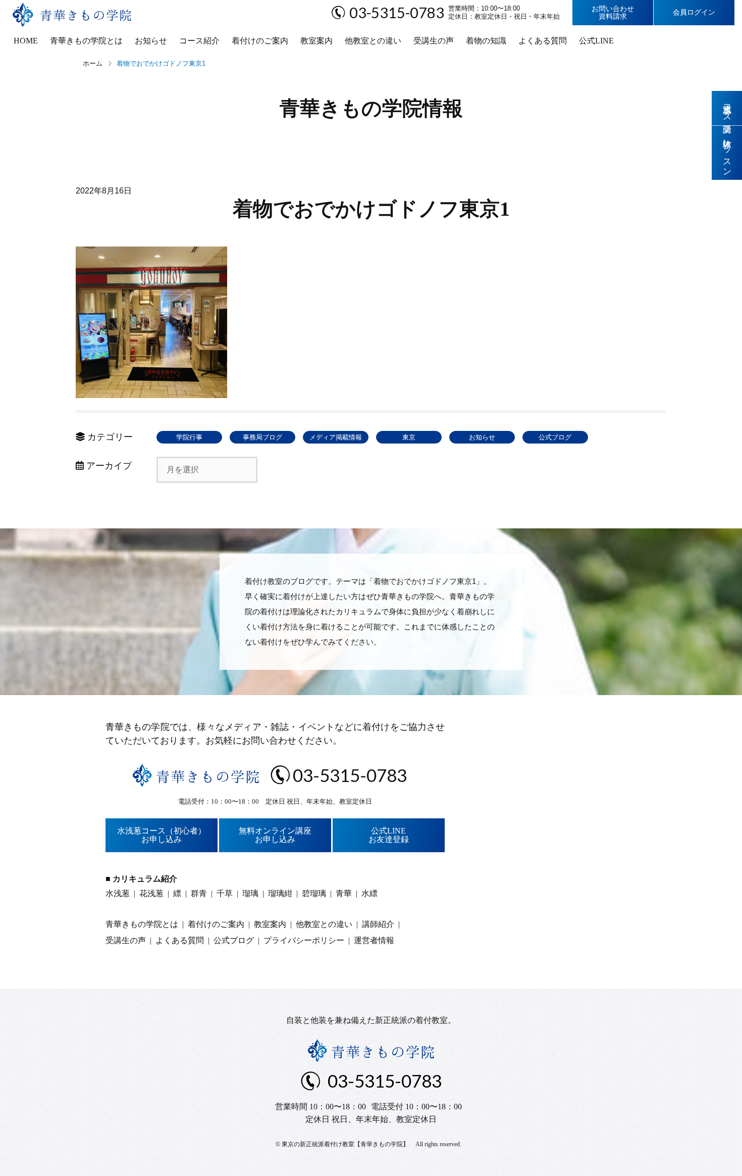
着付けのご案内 (260, 40)
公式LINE (596, 40)
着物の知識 (486, 40)
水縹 (369, 893)
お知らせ (151, 40)
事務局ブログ (262, 437)
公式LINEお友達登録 (388, 835)
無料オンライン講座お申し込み (275, 835)
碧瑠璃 (314, 893)
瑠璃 (250, 893)
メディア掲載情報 (335, 437)
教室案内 (316, 40)
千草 (225, 893)
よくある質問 (542, 40)
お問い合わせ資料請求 (613, 12)
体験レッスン (727, 152)
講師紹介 (378, 924)
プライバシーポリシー (303, 940)
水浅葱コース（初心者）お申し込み (161, 835)
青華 (344, 893)
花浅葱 (151, 893)
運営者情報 (374, 940)
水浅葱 (117, 893)
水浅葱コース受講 (727, 108)
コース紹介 (199, 40)
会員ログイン (694, 12)
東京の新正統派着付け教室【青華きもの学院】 (345, 1144)
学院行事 (189, 437)
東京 (408, 437)
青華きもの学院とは (86, 40)
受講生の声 (433, 40)
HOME (26, 40)
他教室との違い (373, 40)
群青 (199, 893)
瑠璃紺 (280, 893)
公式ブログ (555, 437)
